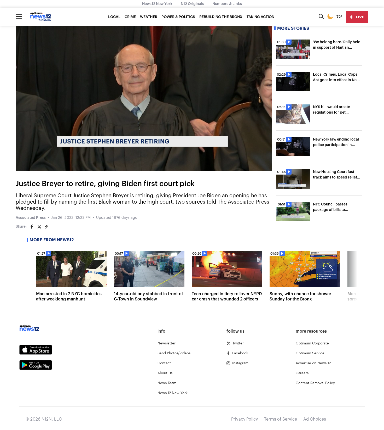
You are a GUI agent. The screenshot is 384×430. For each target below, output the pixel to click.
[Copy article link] (46, 227)
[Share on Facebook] (32, 227)
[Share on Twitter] (39, 227)
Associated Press (31, 218)
